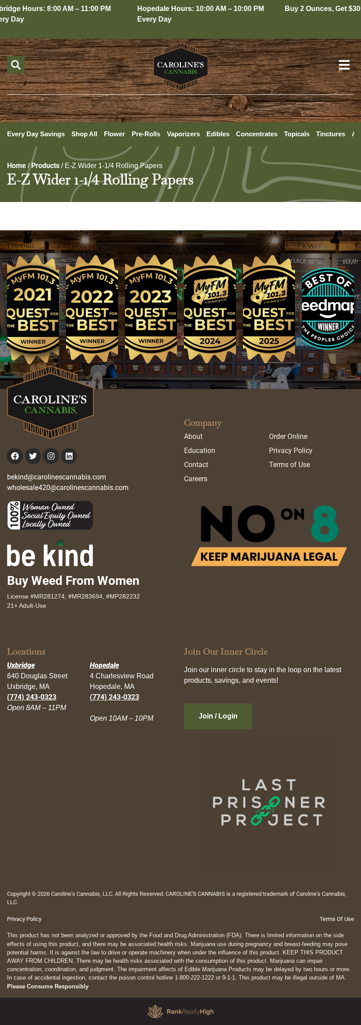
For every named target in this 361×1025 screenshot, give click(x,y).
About (193, 436)
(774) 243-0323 (31, 697)
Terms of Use (289, 464)
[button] (16, 65)
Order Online (288, 436)
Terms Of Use (337, 919)
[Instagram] (51, 456)
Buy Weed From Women (73, 580)
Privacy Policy (291, 450)
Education (199, 450)
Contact (196, 464)
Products (45, 165)
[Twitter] (33, 456)
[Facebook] (15, 456)
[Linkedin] (69, 456)
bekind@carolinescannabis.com (56, 477)
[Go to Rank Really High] (180, 1011)
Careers (195, 479)
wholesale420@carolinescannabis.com (68, 487)
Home (16, 165)
